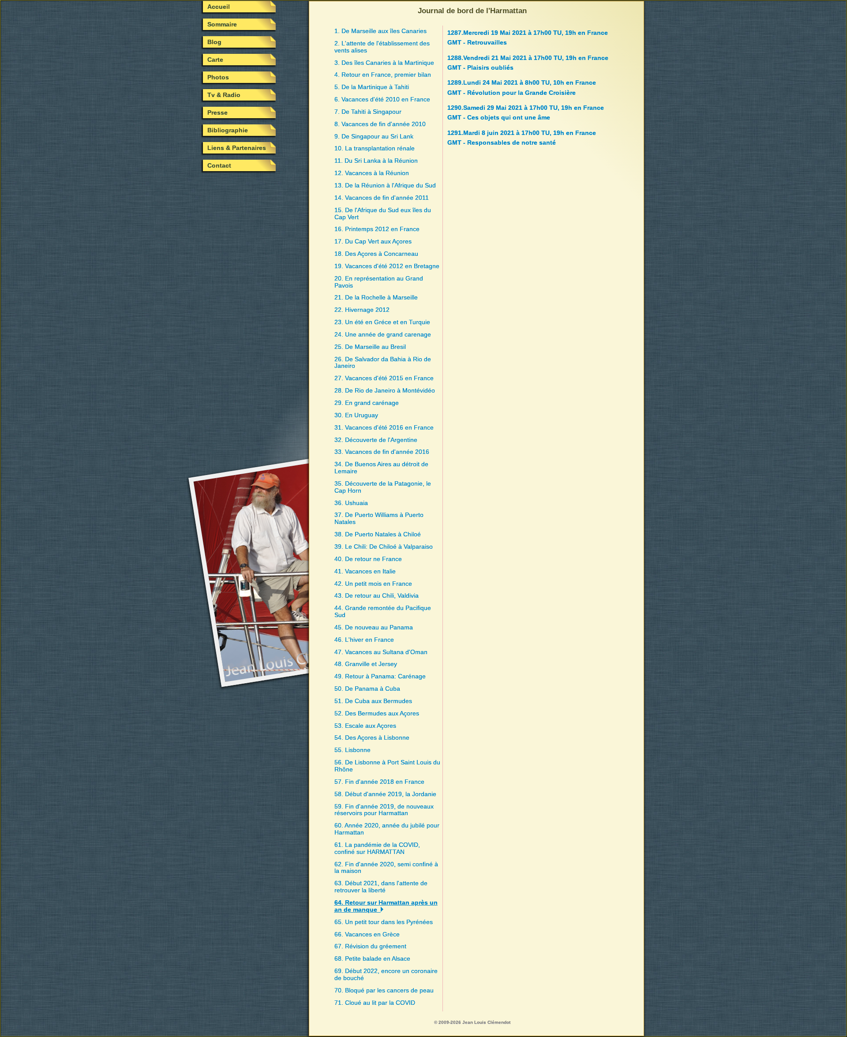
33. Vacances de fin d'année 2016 (381, 451)
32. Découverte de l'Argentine (375, 439)
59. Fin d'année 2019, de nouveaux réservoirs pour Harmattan (384, 810)
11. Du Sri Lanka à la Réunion (376, 160)
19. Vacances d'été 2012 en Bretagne (386, 266)
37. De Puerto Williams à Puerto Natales (379, 518)
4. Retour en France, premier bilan (382, 74)
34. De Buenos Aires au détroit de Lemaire (381, 467)
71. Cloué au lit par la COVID (374, 1002)
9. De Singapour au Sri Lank (373, 136)
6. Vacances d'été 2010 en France (382, 99)
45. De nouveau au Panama (373, 627)
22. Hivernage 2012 (362, 309)
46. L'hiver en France (364, 639)
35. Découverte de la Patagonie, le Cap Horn (382, 487)
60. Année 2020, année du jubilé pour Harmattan (386, 829)
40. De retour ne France (368, 558)
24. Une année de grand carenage (382, 334)
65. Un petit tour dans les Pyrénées (383, 921)
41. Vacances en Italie (365, 571)
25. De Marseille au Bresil (370, 346)
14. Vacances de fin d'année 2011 (381, 197)
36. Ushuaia (351, 502)
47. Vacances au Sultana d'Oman (380, 651)
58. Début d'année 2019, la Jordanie (385, 793)
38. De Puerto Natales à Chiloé (377, 534)
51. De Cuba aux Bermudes (373, 700)
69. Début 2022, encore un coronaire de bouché (386, 974)
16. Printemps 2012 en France (377, 228)
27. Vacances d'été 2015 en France (384, 378)
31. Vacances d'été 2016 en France (384, 427)
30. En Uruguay (356, 415)
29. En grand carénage (366, 402)
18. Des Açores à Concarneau (376, 253)
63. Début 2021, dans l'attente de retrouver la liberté (380, 887)
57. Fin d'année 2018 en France (379, 781)
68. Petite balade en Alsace (372, 958)
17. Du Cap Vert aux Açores (373, 241)
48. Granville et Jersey (365, 663)
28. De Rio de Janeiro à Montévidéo (384, 390)
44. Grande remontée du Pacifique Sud (382, 611)
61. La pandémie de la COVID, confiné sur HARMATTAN (377, 848)
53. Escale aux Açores (365, 725)
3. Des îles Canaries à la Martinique (384, 62)
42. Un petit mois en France (373, 583)
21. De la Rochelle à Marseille (376, 297)
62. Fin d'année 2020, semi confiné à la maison (386, 868)
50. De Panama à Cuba (367, 688)
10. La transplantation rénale (374, 148)
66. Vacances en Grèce (367, 934)
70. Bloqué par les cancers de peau (384, 990)
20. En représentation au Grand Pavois (378, 282)
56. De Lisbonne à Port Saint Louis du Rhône (387, 766)
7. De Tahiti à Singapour (367, 111)
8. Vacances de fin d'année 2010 (380, 123)
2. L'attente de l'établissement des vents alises (382, 47)
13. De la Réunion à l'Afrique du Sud (385, 185)
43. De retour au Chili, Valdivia (376, 595)
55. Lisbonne (352, 749)
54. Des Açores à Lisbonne (371, 737)
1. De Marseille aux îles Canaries (380, 30)
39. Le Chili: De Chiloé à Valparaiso (383, 546)
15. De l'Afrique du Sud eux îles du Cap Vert (382, 213)
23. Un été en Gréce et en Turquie (382, 322)
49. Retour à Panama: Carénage (380, 676)
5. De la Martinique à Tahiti (371, 86)
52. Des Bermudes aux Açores (376, 713)
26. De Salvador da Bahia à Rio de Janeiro (382, 363)
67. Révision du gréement (370, 946)
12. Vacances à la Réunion (371, 172)
